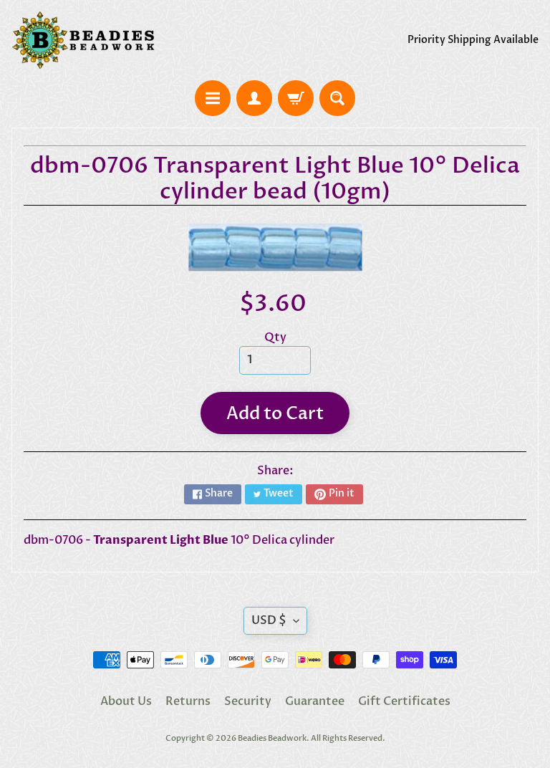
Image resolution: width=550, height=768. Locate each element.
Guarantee (314, 701)
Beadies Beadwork (272, 738)
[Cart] (296, 98)
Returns (188, 701)
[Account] (254, 98)
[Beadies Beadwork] (83, 40)
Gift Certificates (404, 701)
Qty (275, 337)
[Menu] (213, 98)
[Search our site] (337, 98)
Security (247, 701)
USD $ (268, 620)
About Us (126, 701)
